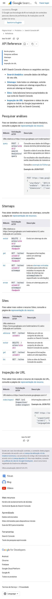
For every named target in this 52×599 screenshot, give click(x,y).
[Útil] (14, 39)
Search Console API (27, 3)
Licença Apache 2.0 (20, 458)
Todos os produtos (9, 577)
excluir (5, 239)
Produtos (18, 30)
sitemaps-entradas (40, 265)
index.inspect (8, 400)
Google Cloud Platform (11, 569)
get (4, 253)
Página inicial (6, 30)
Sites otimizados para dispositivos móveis (18, 521)
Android (5, 556)
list (4, 265)
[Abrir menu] (4, 3)
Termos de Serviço (9, 587)
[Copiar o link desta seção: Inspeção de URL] (28, 372)
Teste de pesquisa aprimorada (14, 540)
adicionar (6, 333)
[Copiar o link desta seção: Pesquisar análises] (30, 116)
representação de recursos (24, 216)
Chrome (5, 560)
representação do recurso (32, 126)
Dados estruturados (10, 517)
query (5, 143)
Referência (9, 33)
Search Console (8, 536)
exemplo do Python (40, 165)
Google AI (6, 573)
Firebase (5, 565)
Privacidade (24, 587)
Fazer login (44, 3)
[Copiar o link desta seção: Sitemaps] (17, 206)
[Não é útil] (18, 39)
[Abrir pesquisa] (35, 3)
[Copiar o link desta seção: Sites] (11, 301)
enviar (5, 283)
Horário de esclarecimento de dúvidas (17, 502)
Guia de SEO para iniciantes (13, 525)
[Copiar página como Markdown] (32, 44)
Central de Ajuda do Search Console (16, 506)
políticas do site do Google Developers (18, 461)
